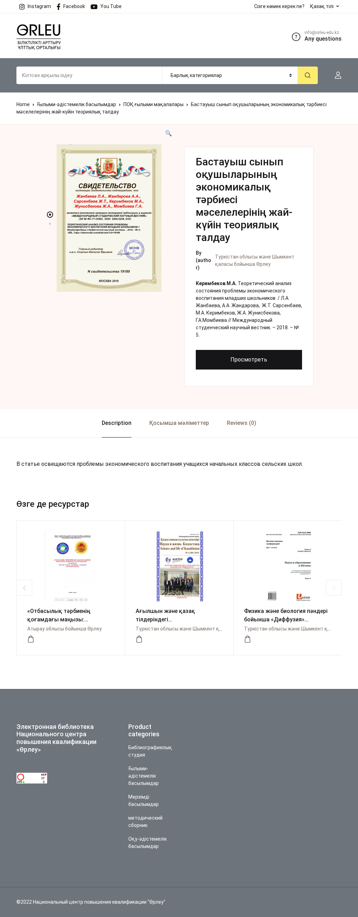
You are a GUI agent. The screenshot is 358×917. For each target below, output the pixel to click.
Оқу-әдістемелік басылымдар (147, 842)
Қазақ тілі (322, 6)
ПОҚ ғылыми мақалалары (153, 104)
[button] (335, 75)
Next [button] (334, 588)
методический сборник (145, 821)
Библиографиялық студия (150, 751)
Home (23, 104)
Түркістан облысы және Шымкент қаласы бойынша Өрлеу (204, 629)
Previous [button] (24, 588)
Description (116, 423)
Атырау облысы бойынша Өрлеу (64, 629)
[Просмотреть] (139, 639)
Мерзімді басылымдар (143, 800)
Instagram (39, 6)
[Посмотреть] (30, 639)
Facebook (74, 6)
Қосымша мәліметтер (179, 423)
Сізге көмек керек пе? (279, 6)
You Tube (111, 6)
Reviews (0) (241, 423)
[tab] (116, 423)
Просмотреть (248, 359)
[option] (109, 218)
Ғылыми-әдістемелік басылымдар (76, 104)
